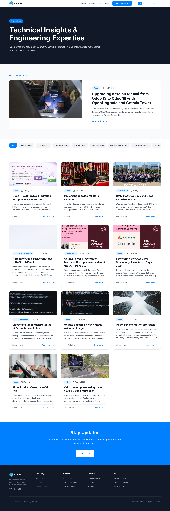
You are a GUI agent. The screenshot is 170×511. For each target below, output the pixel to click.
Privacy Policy (120, 478)
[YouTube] (19, 489)
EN (140, 3)
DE (150, 3)
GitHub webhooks (118, 145)
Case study (43, 145)
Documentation (94, 478)
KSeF (157, 145)
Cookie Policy (120, 486)
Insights (91, 486)
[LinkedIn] (15, 489)
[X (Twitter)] (10, 489)
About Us (39, 478)
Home (83, 3)
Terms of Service (121, 482)
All (13, 145)
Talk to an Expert (122, 3)
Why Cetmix (104, 3)
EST (144, 3)
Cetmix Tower (61, 145)
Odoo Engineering (69, 482)
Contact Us (85, 453)
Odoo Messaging (69, 486)
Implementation (141, 145)
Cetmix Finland (42, 486)
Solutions (92, 3)
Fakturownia (98, 145)
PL (154, 3)
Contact (39, 482)
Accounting (26, 145)
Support (91, 482)
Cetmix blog (79, 145)
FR (159, 3)
